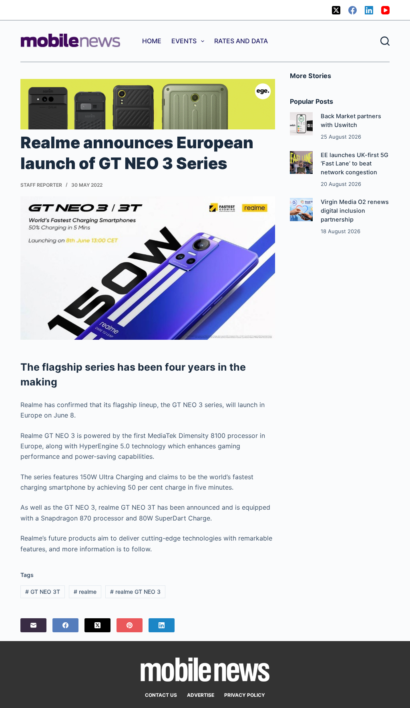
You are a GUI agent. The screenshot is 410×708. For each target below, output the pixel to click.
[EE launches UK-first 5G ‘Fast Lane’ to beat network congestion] (301, 162)
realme (85, 591)
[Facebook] (352, 10)
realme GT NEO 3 (135, 591)
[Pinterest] (130, 625)
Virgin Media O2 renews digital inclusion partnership (355, 210)
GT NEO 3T (42, 591)
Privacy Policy (244, 695)
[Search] (385, 41)
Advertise (200, 695)
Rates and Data (241, 41)
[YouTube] (385, 10)
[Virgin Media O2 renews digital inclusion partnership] (301, 209)
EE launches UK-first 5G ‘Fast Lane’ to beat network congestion (354, 163)
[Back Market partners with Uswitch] (301, 123)
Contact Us (161, 695)
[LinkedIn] (369, 10)
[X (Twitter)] (336, 10)
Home (151, 41)
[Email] (33, 625)
